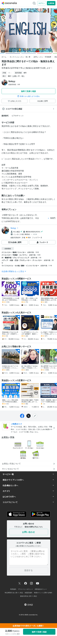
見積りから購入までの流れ (30, 96)
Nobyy (13, 228)
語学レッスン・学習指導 (42, 57)
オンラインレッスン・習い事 (20, 57)
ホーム (4, 57)
